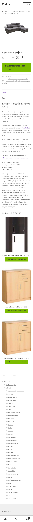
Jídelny (10, 409)
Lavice (10, 428)
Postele (10, 452)
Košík (25, 517)
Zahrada (10, 489)
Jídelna (10, 403)
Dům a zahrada (13, 11)
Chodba (10, 394)
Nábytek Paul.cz (7, 158)
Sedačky (26, 11)
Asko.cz (16, 158)
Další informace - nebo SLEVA (16, 67)
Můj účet (5, 519)
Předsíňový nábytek (14, 458)
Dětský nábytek (12, 397)
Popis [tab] (4, 92)
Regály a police (12, 461)
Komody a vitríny (13, 415)
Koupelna (11, 419)
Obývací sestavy (13, 443)
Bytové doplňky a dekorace (16, 391)
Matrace (10, 434)
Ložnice (10, 431)
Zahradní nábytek (13, 492)
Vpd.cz (6, 4)
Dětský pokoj (12, 400)
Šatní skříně (11, 471)
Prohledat (16, 519)
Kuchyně (10, 425)
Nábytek (20, 11)
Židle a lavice (12, 498)
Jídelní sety (11, 406)
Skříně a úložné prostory (15, 480)
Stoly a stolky (12, 486)
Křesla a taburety (13, 422)
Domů (5, 11)
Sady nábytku (12, 468)
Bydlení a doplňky (11, 385)
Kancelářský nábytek (14, 412)
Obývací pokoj (12, 437)
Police (10, 449)
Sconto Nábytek (25, 81)
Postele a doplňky (13, 455)
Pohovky (10, 446)
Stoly (9, 483)
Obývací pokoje (12, 440)
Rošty (10, 465)
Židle (9, 495)
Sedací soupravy (13, 474)
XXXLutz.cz (24, 158)
